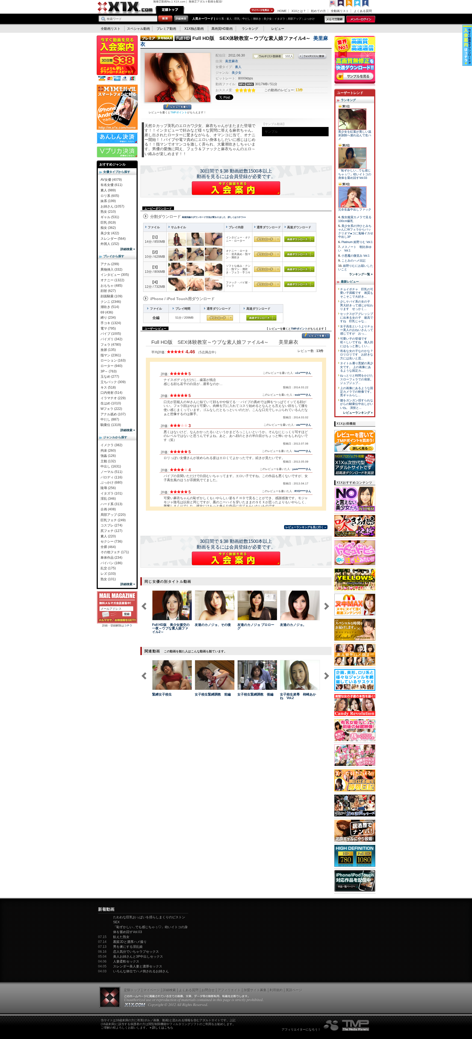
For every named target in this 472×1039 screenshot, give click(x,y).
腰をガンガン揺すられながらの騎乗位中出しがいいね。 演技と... (356, 404)
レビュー (277, 29)
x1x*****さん (303, 372)
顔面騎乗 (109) (111, 296)
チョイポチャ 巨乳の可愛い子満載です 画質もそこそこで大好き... (356, 293)
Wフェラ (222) (111, 409)
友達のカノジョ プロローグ (255, 626)
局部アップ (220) (113, 515)
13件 (299, 90)
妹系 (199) (108, 201)
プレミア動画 (166, 29)
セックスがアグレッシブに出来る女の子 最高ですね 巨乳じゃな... (356, 317)
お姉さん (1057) (112, 206)
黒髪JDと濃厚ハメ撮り (130, 942)
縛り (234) (108, 317)
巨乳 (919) (108, 222)
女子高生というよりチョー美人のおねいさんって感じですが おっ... (356, 330)
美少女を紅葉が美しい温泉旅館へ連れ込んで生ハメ (354, 135)
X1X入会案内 (117, 58)
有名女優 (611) (111, 185)
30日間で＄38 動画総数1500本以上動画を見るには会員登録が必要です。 (236, 173)
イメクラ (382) (111, 445)
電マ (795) (108, 328)
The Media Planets (346, 1025)
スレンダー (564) (113, 239)
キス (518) (108, 387)
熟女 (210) (108, 212)
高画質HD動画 (222, 29)
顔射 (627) (108, 291)
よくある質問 (363, 11)
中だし (246, 18)
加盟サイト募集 (255, 990)
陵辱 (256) (108, 488)
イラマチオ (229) (113, 398)
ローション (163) (113, 360)
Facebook (366, 3)
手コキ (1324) (111, 323)
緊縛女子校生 (162, 694)
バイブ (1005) (111, 334)
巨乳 (237, 18)
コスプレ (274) (111, 525)
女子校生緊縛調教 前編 (213, 694)
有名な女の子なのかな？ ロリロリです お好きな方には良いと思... (358, 354)
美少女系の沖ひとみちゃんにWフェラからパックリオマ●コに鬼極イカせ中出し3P (355, 231)
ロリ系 (220, 18)
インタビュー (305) (115, 275)
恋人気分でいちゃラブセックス (136, 952)
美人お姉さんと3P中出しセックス (138, 956)
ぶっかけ (309, 18)
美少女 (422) (110, 233)
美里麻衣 (231, 61)
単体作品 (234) (111, 558)
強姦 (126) (108, 456)
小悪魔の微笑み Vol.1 (355, 255)
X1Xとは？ (298, 11)
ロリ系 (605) (110, 196)
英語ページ (294, 990)
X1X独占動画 (194, 29)
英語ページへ (333, 3)
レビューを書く (177, 107)
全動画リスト (340, 11)
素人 (229, 18)
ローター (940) (111, 366)
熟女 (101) (108, 579)
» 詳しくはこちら (161, 1027)
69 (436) (107, 312)
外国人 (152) (110, 244)
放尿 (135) (108, 350)
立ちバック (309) (113, 382)
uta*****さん (303, 424)
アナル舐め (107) (113, 414)
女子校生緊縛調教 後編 (255, 694)
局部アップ (294, 18)
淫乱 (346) (108, 499)
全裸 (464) (108, 547)
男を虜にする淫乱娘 (128, 947)
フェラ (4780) (111, 345)
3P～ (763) (109, 371)
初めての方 (318, 11)
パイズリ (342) (111, 339)
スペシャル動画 (138, 29)
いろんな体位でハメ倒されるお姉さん (141, 971)
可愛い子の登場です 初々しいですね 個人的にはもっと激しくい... (356, 342)
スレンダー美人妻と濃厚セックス (137, 966)
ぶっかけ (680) (111, 482)
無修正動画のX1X (125, 8)
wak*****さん (303, 394)
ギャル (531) (110, 217)
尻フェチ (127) (111, 531)
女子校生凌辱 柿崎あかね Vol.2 (298, 696)
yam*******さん (301, 468)
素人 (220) (108, 536)
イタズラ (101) (111, 493)
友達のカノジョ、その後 (213, 625)
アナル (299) (110, 264)
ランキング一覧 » (361, 274)
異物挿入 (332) (111, 269)
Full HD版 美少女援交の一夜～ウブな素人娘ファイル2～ (171, 628)
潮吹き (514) (110, 307)
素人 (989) (108, 190)
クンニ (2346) (111, 302)
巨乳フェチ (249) (113, 520)
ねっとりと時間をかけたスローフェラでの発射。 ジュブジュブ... (356, 379)
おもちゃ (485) (111, 286)
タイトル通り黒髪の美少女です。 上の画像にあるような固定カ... (356, 367)
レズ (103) (108, 574)
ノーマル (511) (111, 472)
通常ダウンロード (267, 239)
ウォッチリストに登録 (312, 56)
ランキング (250, 29)
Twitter (357, 3)
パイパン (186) (111, 563)
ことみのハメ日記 (353, 260)
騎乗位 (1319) (111, 425)
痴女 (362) (108, 228)
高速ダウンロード (299, 239)
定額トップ (170, 10)
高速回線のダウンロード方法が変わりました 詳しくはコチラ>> (214, 217)
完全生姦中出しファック (354, 209)
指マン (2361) (111, 355)
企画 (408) (108, 509)
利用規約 (276, 990)
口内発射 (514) (111, 393)
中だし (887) (110, 419)
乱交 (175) (108, 568)
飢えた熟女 (121, 937)
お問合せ (208, 990)
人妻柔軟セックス (126, 961)
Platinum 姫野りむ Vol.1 (357, 242)
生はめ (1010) (111, 403)
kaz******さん (302, 450)
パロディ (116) (111, 477)
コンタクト (341, 3)
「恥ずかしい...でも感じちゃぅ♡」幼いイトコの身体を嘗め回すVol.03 (354, 174)
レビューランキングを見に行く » (305, 527)
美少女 (268, 18)
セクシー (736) (111, 541)
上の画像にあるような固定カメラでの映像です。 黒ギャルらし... (356, 391)
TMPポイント (178, 112)
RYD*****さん (302, 491)
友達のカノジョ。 (293, 625)
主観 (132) (108, 461)
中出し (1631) (111, 466)
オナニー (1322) (112, 280)
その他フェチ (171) (115, 552)
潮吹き (257, 18)
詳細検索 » (127, 249)
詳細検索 (169, 990)
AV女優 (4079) (111, 180)
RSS (349, 3)
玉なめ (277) (110, 376)
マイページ (262, 10)
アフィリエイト (229, 990)
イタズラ (279, 18)
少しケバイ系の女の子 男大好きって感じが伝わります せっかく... (356, 305)
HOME (282, 11)
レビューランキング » (358, 412)
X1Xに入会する (236, 188)
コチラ (128, 625)
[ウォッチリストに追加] (161, 617)
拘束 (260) (108, 450)
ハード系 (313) (111, 504)
